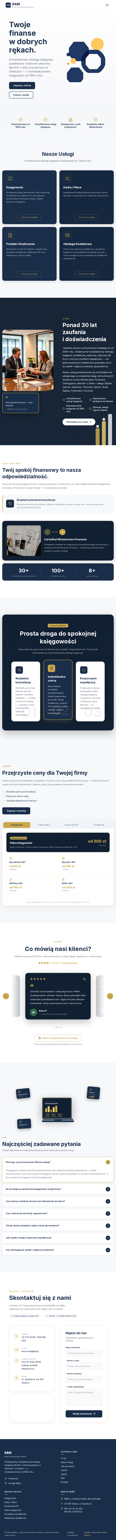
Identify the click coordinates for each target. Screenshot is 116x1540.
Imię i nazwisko (73, 1347)
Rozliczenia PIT (72, 825)
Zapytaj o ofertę (22, 85)
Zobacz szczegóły (29, 217)
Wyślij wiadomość (82, 1413)
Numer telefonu (74, 1373)
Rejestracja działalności (15, 1518)
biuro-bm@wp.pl (30, 1351)
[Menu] (107, 5)
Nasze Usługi (67, 1462)
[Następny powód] (62, 532)
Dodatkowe (99, 825)
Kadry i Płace (44, 825)
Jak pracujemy (68, 1466)
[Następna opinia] (110, 996)
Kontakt (64, 1482)
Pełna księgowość (13, 1510)
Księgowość (16, 825)
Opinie (64, 1474)
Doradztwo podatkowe (15, 1514)
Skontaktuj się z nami (77, 422)
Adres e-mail (72, 1360)
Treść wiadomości (75, 1387)
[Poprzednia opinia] (6, 996)
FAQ (63, 1478)
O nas (63, 1458)
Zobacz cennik (21, 95)
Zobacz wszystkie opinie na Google (60, 1038)
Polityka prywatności (72, 1533)
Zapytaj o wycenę (16, 810)
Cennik (64, 1470)
